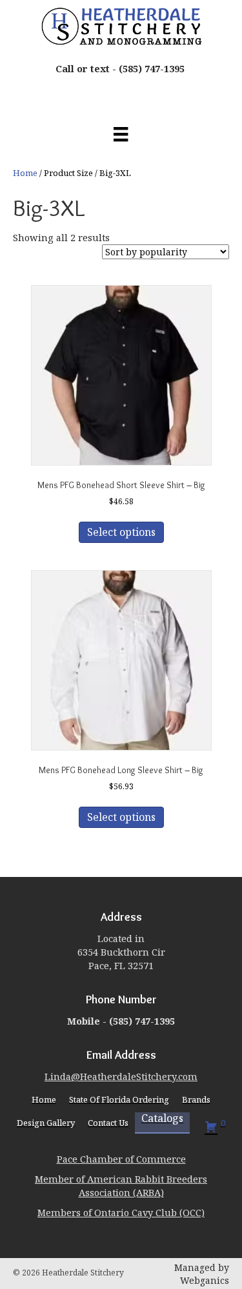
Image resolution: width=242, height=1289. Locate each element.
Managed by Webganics (201, 1273)
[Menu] (121, 134)
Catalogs (162, 1118)
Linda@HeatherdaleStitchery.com (121, 1076)
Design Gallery (46, 1122)
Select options (121, 532)
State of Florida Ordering (119, 1099)
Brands (196, 1099)
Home (25, 173)
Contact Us (108, 1122)
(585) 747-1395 (152, 68)
